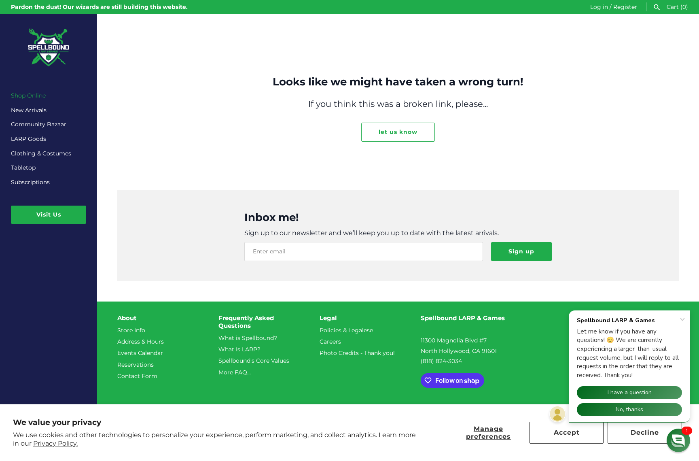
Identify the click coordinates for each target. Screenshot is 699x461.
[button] (678, 440)
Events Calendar (140, 353)
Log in (599, 7)
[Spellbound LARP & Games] (48, 47)
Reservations (135, 364)
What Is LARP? (239, 349)
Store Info (131, 330)
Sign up (521, 251)
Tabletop (23, 167)
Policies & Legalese (346, 330)
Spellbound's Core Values (253, 360)
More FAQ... (234, 372)
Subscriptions (30, 182)
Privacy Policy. (55, 443)
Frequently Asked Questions (246, 321)
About (127, 318)
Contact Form (137, 376)
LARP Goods (28, 139)
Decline (645, 432)
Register (625, 7)
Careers (330, 341)
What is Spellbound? (247, 338)
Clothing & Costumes (41, 153)
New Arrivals (29, 110)
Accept (567, 432)
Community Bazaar (38, 124)
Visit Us (48, 214)
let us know (398, 132)
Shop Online (28, 95)
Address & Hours (140, 341)
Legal (328, 318)
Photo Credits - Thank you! (357, 353)
